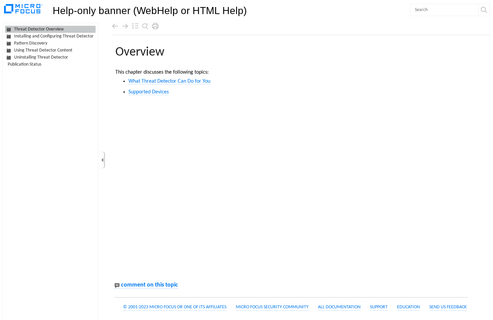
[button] (484, 10)
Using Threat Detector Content (43, 50)
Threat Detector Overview (39, 29)
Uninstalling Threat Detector (41, 57)
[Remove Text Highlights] (145, 26)
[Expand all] (135, 26)
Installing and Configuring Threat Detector (54, 36)
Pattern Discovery (30, 43)
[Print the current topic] (155, 26)
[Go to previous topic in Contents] (115, 26)
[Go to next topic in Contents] (125, 26)
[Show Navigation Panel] (102, 160)
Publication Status (24, 64)
